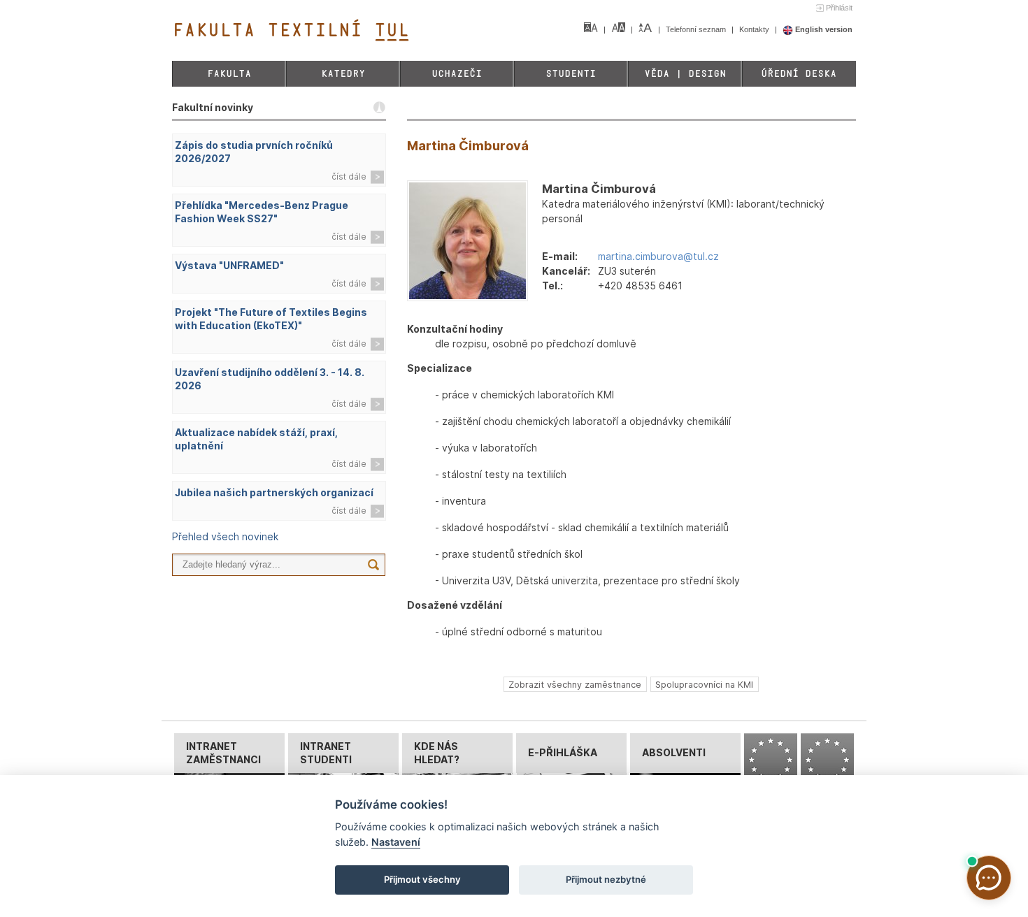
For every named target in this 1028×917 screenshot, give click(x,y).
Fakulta (229, 74)
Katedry (343, 74)
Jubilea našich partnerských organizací (274, 492)
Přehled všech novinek (225, 536)
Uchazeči (456, 74)
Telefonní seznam (697, 29)
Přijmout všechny (422, 879)
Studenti (570, 74)
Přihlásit (839, 7)
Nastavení (395, 842)
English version (822, 29)
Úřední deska (798, 74)
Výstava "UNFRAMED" (229, 265)
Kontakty (755, 29)
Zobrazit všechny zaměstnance (574, 684)
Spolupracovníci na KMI (704, 684)
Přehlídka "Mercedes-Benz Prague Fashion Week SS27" (261, 211)
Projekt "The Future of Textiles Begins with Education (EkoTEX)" (271, 318)
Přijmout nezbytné (606, 879)
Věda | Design (685, 74)
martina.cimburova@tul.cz (658, 256)
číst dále (348, 176)
